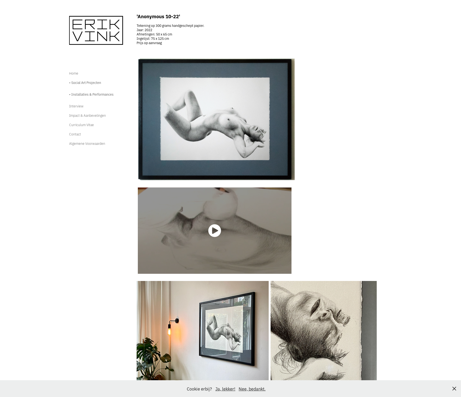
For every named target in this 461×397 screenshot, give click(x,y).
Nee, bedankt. (252, 388)
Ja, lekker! (225, 388)
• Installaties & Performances (91, 94)
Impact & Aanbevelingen (87, 115)
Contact (75, 134)
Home (73, 73)
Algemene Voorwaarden (87, 143)
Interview (76, 106)
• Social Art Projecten (85, 82)
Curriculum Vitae (81, 124)
